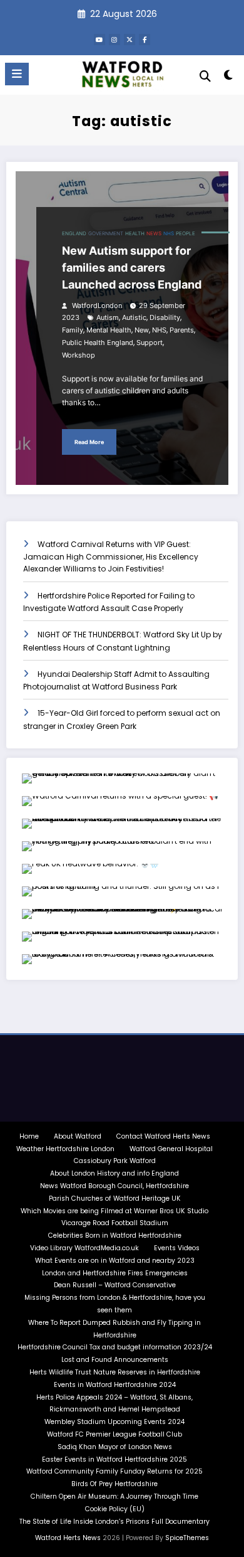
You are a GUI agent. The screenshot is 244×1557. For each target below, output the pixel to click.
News (153, 233)
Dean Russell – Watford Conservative (115, 1285)
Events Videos (177, 1248)
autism (107, 318)
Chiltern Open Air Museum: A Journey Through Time (114, 1496)
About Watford (77, 1136)
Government (105, 233)
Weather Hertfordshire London (65, 1149)
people (185, 233)
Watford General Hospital (171, 1149)
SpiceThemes (187, 1538)
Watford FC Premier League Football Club (114, 1434)
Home (29, 1136)
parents (182, 330)
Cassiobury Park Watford (115, 1161)
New (142, 330)
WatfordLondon (96, 306)
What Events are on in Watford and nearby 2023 (115, 1260)
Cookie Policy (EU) (115, 1509)
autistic (134, 318)
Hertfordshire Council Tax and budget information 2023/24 (115, 1347)
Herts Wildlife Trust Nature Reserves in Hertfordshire (114, 1372)
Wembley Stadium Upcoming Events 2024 (114, 1422)
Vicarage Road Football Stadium (114, 1223)
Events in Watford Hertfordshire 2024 (115, 1385)
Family (72, 330)
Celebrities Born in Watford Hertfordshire (114, 1235)
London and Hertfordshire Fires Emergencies (115, 1273)
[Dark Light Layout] (228, 77)
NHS (168, 233)
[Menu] (17, 74)
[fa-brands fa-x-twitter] (129, 39)
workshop (78, 355)
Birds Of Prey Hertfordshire (114, 1484)
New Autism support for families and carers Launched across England (131, 267)
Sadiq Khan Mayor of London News (115, 1447)
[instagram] (114, 39)
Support (149, 343)
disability (165, 318)
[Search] (205, 76)
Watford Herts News (69, 1538)
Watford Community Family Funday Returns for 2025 (114, 1471)
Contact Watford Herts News (163, 1136)
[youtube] (99, 39)
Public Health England (97, 343)
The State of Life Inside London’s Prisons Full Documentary (114, 1521)
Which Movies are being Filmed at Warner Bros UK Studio (114, 1211)
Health (135, 233)
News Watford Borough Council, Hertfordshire (114, 1186)
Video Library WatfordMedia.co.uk (84, 1248)
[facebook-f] (144, 39)
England (74, 233)
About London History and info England (114, 1173)
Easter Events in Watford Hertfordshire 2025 (114, 1459)
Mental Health (108, 330)
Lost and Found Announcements (114, 1359)
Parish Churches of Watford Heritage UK (115, 1198)
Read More (89, 441)
